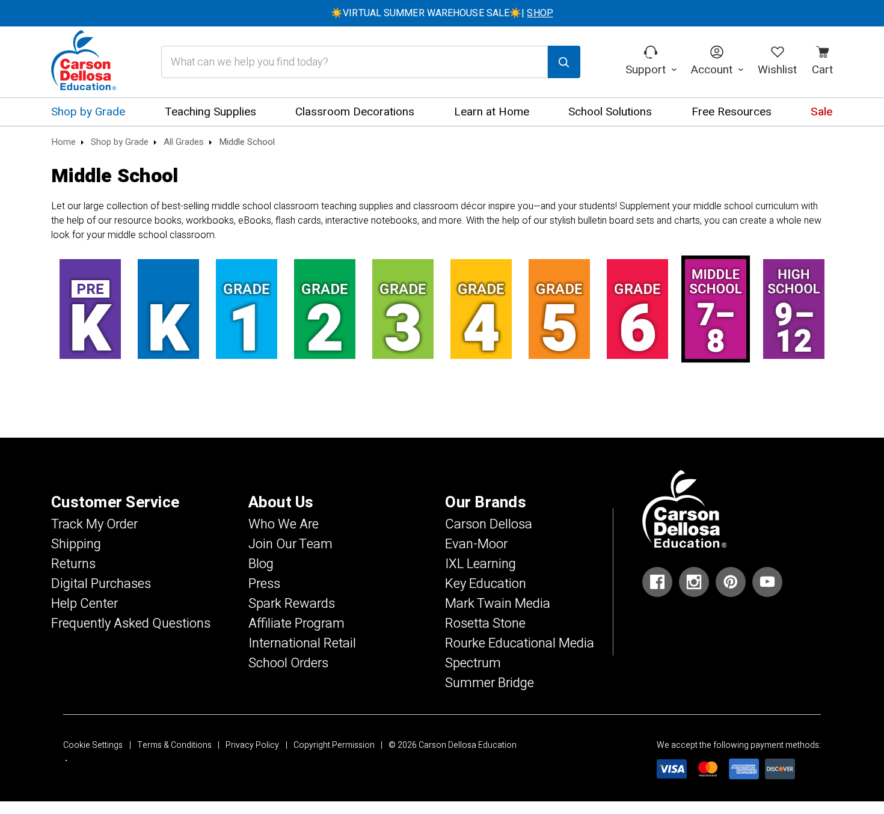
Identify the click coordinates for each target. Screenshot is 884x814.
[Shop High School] (793, 309)
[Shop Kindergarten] (168, 309)
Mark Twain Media (497, 603)
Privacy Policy (252, 745)
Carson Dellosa (488, 524)
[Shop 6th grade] (637, 309)
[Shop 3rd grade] (403, 309)
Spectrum (473, 663)
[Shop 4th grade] (481, 309)
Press (264, 583)
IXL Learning (480, 564)
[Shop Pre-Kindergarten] (90, 309)
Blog (261, 564)
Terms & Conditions (174, 745)
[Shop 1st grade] (246, 309)
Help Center (84, 603)
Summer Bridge (489, 683)
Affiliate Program (296, 623)
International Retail (302, 643)
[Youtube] (767, 582)
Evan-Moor (476, 544)
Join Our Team (290, 544)
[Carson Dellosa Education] (83, 62)
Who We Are (283, 524)
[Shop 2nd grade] (324, 309)
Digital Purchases (101, 583)
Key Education (485, 583)
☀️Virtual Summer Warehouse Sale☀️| (442, 13)
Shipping (76, 544)
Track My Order (94, 524)
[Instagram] (694, 582)
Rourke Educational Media (519, 643)
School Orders (288, 663)
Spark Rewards (291, 603)
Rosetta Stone (485, 623)
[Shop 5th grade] (559, 309)
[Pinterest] (731, 582)
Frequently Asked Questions (130, 623)
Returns (73, 564)
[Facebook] (657, 582)
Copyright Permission (334, 745)
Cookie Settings (93, 745)
